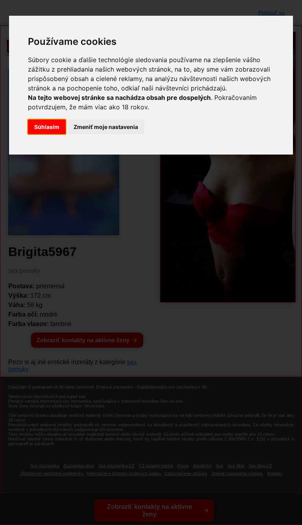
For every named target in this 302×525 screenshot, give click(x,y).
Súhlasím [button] (46, 126)
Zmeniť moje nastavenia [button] (106, 126)
